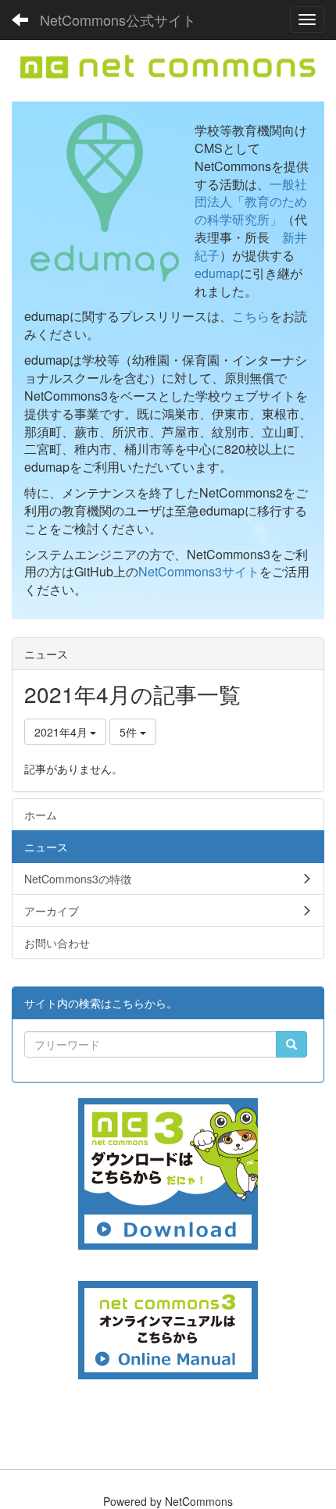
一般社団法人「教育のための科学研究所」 (251, 202)
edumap (217, 273)
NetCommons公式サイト (118, 19)
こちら (251, 316)
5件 (130, 732)
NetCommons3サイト (198, 571)
